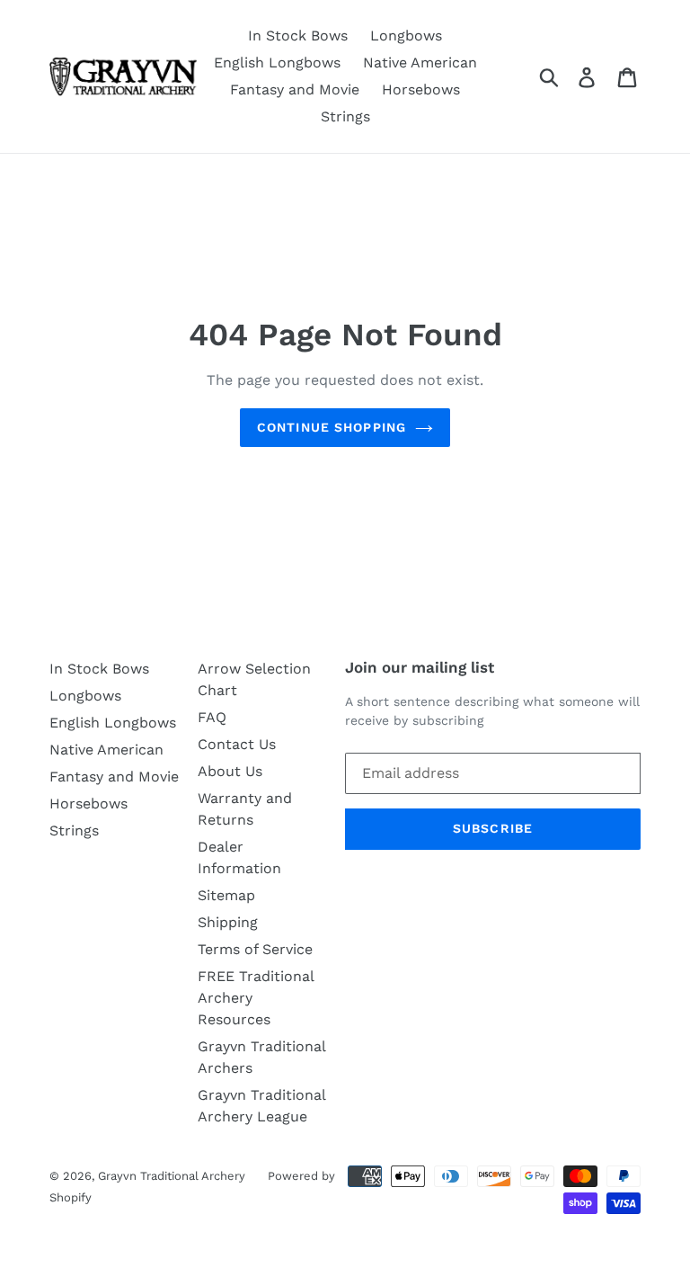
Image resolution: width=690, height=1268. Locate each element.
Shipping (228, 922)
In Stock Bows (298, 35)
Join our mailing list (419, 667)
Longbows (406, 35)
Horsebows (421, 89)
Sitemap (226, 895)
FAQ (212, 717)
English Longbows (277, 62)
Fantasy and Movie (294, 89)
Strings (345, 116)
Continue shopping (331, 427)
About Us (230, 771)
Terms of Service (255, 949)
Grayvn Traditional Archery (171, 1176)
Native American (420, 62)
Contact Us (237, 744)
